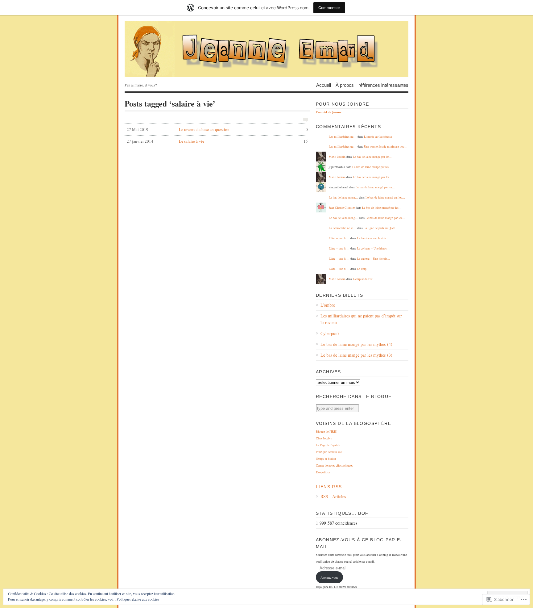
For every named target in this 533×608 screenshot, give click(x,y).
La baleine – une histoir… (373, 238)
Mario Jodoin (337, 156)
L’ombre (327, 305)
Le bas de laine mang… (343, 197)
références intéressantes (383, 84)
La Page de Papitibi (328, 445)
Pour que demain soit (329, 452)
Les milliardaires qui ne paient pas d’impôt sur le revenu (361, 319)
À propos (345, 84)
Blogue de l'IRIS (326, 431)
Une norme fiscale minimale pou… (385, 146)
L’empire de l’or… (364, 279)
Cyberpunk (330, 333)
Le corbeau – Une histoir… (373, 248)
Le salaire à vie (217, 141)
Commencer (329, 7)
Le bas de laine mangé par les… (372, 156)
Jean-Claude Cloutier (342, 207)
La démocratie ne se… (342, 228)
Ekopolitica (323, 472)
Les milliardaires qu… (343, 136)
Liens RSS (329, 486)
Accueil (323, 84)
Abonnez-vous (329, 577)
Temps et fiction (326, 458)
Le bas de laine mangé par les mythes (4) (356, 344)
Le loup (361, 268)
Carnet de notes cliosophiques (334, 465)
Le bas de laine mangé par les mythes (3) (356, 355)
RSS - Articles (333, 496)
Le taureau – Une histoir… (373, 258)
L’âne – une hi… (339, 238)
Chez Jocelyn (324, 438)
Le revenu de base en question (217, 129)
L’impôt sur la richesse (378, 136)
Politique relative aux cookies (138, 599)
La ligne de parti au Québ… (381, 228)
